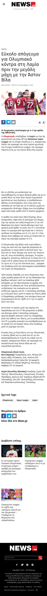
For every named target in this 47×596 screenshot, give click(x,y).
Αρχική (6, 587)
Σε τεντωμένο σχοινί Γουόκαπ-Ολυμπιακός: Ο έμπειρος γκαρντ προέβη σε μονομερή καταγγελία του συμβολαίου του (11, 467)
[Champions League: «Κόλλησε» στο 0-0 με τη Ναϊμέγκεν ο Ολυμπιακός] (35, 451)
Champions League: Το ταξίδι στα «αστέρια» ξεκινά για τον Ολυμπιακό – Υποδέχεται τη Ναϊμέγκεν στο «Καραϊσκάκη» (10, 512)
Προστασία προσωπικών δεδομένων (15, 590)
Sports (4, 49)
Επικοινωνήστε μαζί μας (17, 587)
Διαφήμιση (29, 587)
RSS (37, 590)
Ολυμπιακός (9, 136)
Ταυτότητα (31, 590)
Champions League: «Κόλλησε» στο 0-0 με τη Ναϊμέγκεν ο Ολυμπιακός (35, 465)
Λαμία (34, 400)
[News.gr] (23, 4)
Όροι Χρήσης (38, 587)
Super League (22, 400)
